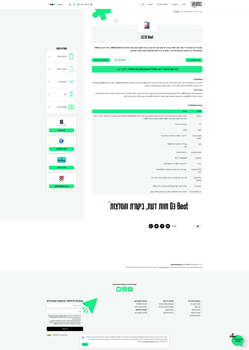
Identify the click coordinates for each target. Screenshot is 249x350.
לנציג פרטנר (61, 167)
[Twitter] (156, 226)
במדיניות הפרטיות (149, 341)
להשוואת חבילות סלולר (101, 60)
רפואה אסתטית (141, 304)
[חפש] (74, 4)
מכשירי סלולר (188, 12)
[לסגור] (83, 337)
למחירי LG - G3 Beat (194, 60)
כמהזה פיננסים (141, 309)
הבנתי (85, 344)
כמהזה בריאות (168, 301)
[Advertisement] (61, 27)
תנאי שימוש (196, 309)
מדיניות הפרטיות (163, 267)
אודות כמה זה (195, 304)
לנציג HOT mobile (61, 186)
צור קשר (197, 307)
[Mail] (168, 226)
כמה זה (200, 12)
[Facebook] (162, 226)
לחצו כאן (147, 69)
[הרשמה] (70, 4)
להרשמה (65, 329)
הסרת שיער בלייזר (140, 307)
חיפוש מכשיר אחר (120, 60)
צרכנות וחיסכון (168, 312)
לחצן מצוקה (169, 309)
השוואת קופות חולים (166, 304)
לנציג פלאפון (62, 149)
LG (181, 12)
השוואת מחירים (194, 301)
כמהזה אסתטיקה (140, 301)
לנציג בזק (61, 130)
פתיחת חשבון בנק (141, 312)
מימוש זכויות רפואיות (166, 307)
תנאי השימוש (62, 316)
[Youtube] (118, 289)
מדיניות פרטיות (195, 315)
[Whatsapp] (151, 226)
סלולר (195, 12)
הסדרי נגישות (195, 312)
